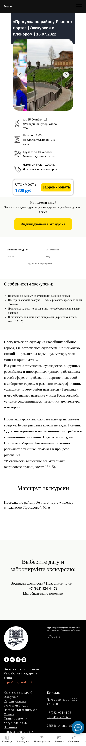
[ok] (18, 659)
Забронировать (56, 187)
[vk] (12, 659)
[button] (43, 224)
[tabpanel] (43, 298)
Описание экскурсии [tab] (17, 250)
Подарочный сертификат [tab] (39, 263)
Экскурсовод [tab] (52, 250)
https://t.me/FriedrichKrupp (21, 682)
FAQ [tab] (48, 256)
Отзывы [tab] (11, 256)
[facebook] (6, 659)
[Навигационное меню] (79, 6)
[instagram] (23, 659)
